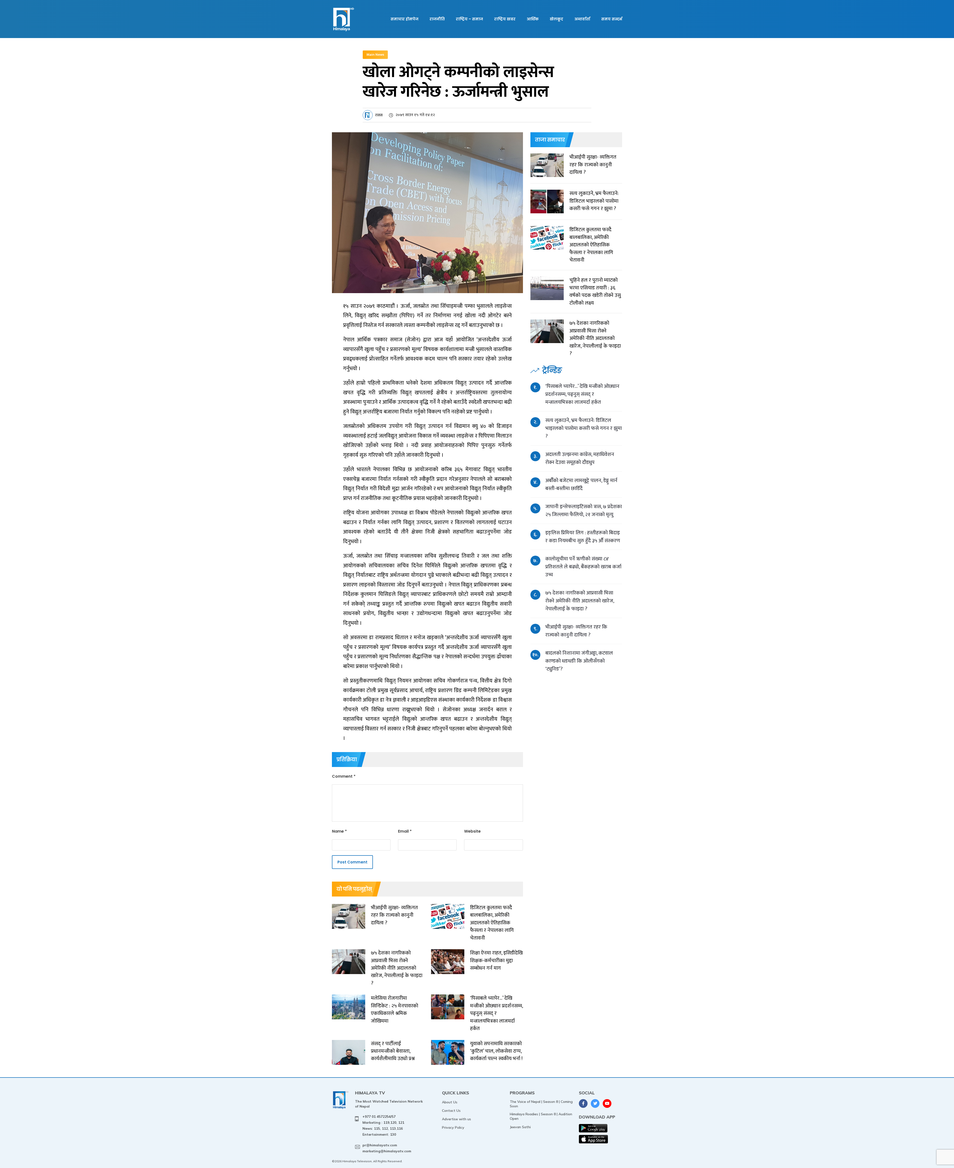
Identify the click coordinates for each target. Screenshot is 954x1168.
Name (339, 831)
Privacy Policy (453, 1127)
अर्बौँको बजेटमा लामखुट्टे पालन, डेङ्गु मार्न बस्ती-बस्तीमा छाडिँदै (581, 484)
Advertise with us (456, 1119)
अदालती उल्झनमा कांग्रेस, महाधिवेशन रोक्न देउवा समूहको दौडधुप (579, 458)
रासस (379, 115)
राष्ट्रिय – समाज (469, 19)
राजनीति (437, 19)
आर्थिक (533, 19)
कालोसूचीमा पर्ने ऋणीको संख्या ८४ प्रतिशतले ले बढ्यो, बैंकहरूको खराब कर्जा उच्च (583, 566)
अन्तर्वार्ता (582, 19)
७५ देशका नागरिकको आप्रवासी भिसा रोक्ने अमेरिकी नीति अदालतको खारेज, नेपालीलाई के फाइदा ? (579, 600)
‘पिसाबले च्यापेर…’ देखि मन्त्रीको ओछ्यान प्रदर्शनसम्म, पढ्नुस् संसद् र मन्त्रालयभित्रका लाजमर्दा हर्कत (582, 394)
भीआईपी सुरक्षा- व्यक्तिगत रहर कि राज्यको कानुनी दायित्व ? (576, 631)
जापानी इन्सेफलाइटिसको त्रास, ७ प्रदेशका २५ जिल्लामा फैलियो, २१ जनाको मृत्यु (583, 510)
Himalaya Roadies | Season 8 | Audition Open (541, 1116)
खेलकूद (556, 19)
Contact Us (451, 1110)
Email (405, 831)
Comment (344, 776)
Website (472, 831)
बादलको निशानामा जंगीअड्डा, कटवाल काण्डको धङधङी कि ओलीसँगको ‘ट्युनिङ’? (579, 661)
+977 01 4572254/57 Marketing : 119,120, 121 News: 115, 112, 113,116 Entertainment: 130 (383, 1125)
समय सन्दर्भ (611, 19)
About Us (449, 1102)
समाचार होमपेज (404, 19)
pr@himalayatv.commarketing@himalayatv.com (386, 1148)
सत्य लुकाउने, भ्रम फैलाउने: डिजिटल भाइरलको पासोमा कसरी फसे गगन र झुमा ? (583, 428)
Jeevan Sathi (520, 1127)
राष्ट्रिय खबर (505, 19)
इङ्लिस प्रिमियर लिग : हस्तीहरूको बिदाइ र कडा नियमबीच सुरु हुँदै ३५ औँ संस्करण (582, 536)
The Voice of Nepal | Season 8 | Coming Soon (541, 1103)
